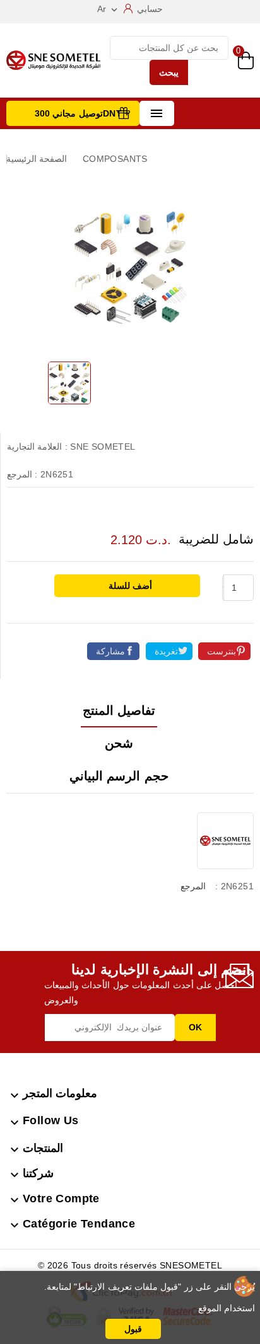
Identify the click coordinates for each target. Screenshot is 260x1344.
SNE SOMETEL (102, 446)
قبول (133, 1329)
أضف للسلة (129, 586)
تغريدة (166, 651)
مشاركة (110, 651)
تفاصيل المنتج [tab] (119, 710)
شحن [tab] (119, 743)
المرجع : (22, 474)
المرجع (193, 886)
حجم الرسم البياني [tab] (118, 776)
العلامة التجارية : (37, 446)
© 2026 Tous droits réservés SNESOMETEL (130, 1265)
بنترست (221, 651)
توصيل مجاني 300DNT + (82, 113)
